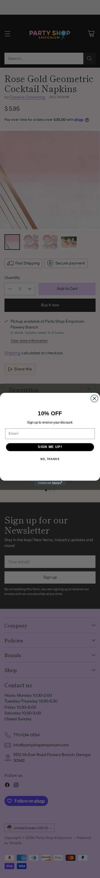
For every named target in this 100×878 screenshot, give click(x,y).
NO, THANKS (50, 458)
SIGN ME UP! (50, 447)
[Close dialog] (94, 398)
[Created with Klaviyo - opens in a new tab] (50, 482)
